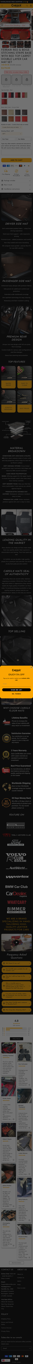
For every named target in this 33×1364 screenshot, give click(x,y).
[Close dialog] (31, 667)
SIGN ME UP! (16, 690)
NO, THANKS (16, 694)
